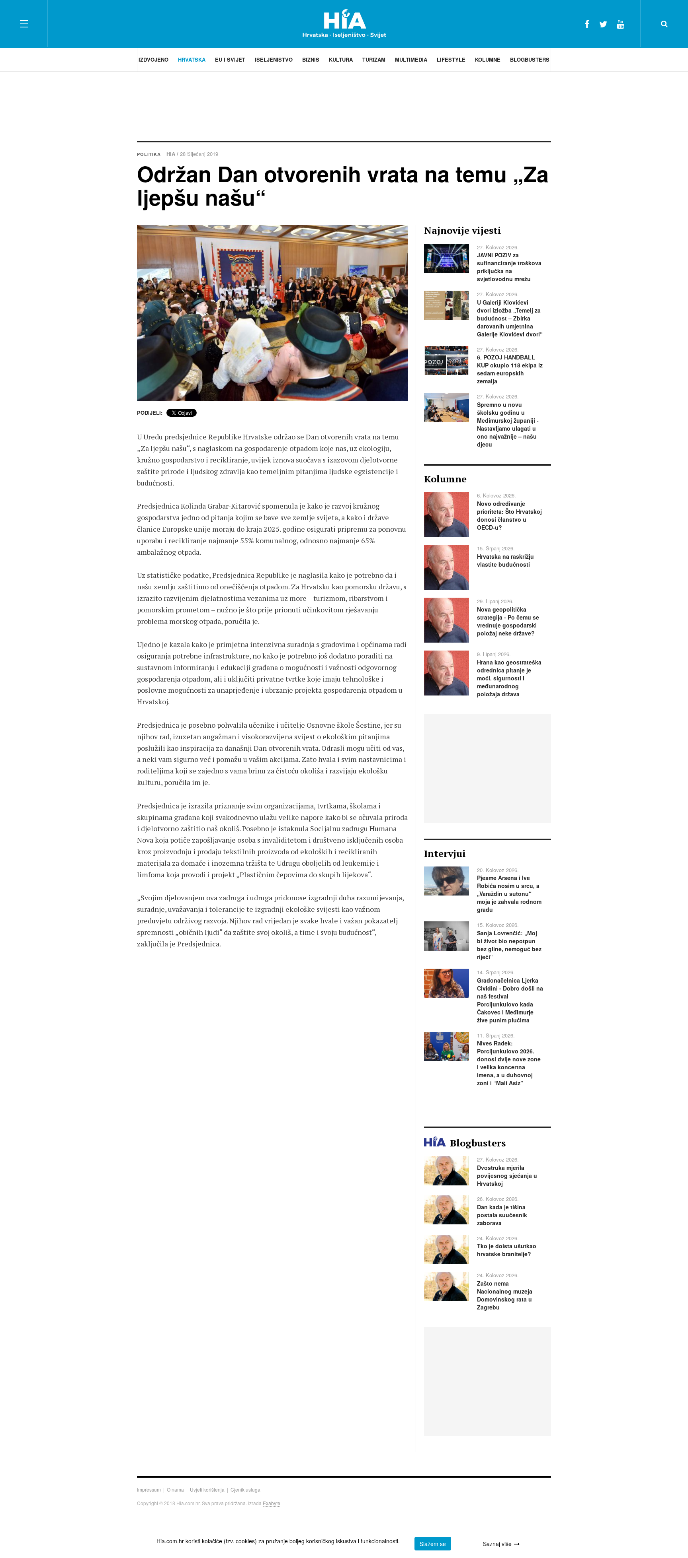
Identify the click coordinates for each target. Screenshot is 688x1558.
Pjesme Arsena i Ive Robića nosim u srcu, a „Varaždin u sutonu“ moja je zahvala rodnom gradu (509, 893)
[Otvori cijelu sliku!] (272, 313)
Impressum (149, 1489)
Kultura (341, 59)
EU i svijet (230, 59)
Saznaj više (497, 1544)
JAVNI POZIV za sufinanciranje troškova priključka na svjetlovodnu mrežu (509, 267)
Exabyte (271, 1503)
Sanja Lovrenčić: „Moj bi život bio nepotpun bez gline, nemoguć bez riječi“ (509, 945)
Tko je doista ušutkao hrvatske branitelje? (506, 1250)
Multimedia (411, 59)
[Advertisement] (344, 105)
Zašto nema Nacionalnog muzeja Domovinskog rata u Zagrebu (504, 1295)
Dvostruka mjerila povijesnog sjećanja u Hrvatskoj (507, 1175)
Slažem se (433, 1544)
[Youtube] (620, 23)
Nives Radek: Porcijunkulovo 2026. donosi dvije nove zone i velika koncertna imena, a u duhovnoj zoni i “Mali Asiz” (509, 1063)
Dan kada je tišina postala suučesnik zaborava (502, 1215)
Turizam (373, 59)
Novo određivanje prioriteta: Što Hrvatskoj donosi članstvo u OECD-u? (509, 515)
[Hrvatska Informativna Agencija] (344, 23)
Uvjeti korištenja (207, 1489)
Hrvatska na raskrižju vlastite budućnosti (505, 560)
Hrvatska (191, 59)
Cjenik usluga (245, 1489)
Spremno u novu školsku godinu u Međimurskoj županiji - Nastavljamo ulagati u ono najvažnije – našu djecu (508, 424)
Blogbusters (529, 59)
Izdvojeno (153, 59)
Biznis (310, 59)
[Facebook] (587, 23)
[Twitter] (603, 23)
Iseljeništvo (274, 59)
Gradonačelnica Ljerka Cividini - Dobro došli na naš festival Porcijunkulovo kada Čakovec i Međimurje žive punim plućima (510, 1000)
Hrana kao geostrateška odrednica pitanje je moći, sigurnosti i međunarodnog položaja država (509, 678)
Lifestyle (451, 59)
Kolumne (487, 59)
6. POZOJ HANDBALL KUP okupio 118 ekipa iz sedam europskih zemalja (510, 369)
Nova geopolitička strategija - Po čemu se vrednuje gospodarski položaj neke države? (508, 621)
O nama (175, 1489)
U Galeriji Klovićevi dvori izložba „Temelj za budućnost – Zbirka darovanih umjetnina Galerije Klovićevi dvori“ (510, 318)
